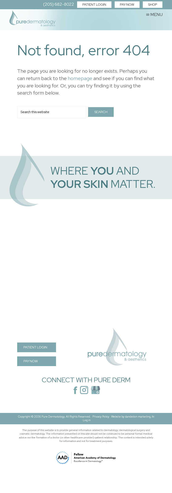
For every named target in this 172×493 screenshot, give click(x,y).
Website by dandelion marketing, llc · (118, 418)
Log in (87, 420)
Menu (156, 14)
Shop (152, 4)
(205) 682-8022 (58, 4)
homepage (80, 78)
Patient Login (94, 4)
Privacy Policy (101, 416)
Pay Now (127, 4)
